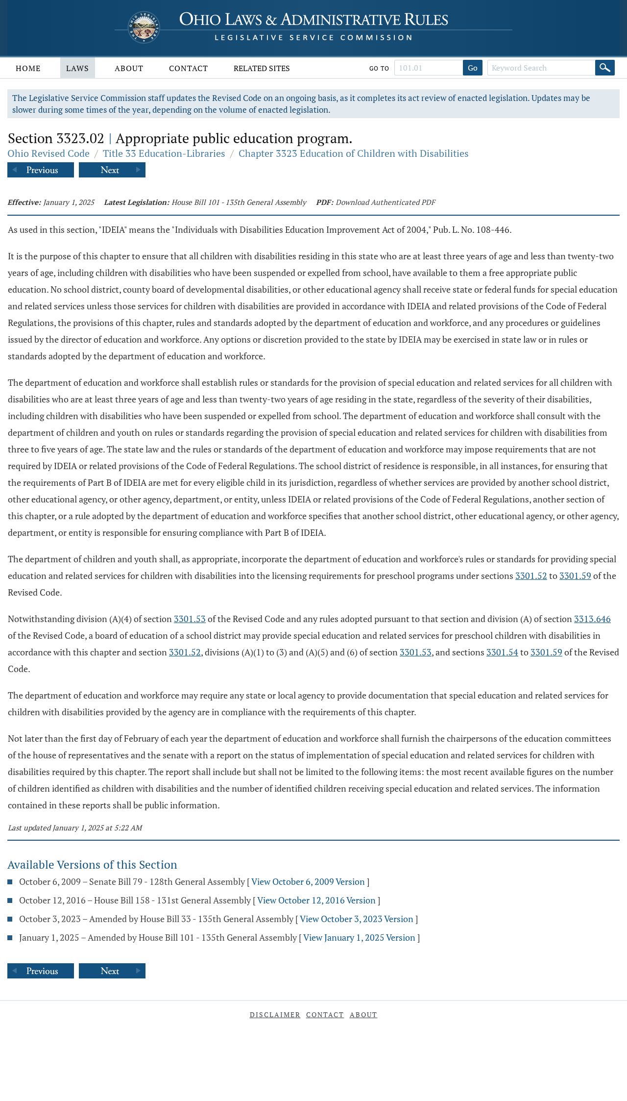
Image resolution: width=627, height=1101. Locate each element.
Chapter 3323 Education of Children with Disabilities (354, 153)
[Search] (605, 67)
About (129, 68)
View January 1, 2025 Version (359, 937)
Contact (188, 68)
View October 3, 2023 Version (356, 919)
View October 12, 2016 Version (316, 900)
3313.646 (592, 619)
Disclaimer (275, 1014)
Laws (77, 68)
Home (28, 68)
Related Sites (262, 68)
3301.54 (502, 652)
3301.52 (531, 575)
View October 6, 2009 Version (308, 881)
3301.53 (190, 619)
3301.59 (575, 575)
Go (473, 67)
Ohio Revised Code (48, 153)
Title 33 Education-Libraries (164, 153)
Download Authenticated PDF (385, 202)
